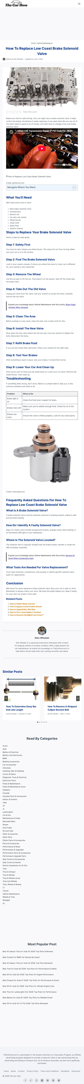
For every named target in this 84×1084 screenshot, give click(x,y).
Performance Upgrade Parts (14, 856)
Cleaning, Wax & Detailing (13, 771)
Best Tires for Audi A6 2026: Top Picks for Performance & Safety (30, 969)
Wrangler (6, 900)
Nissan (5, 824)
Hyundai (6, 793)
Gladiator (6, 790)
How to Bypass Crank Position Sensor (26, 606)
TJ (4, 887)
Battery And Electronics (12, 755)
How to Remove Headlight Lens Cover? (26, 615)
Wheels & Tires (9, 897)
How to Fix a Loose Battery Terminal (25, 612)
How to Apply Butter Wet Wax (22, 609)
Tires (5, 869)
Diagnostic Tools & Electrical (14, 777)
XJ (4, 903)
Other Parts (7, 837)
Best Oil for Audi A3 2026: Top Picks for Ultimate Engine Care (28, 986)
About (13, 1071)
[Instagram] (36, 1080)
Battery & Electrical (10, 752)
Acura (5, 746)
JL (4, 809)
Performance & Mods (11, 847)
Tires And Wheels (10, 881)
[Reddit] (59, 1080)
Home (6, 1071)
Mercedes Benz (9, 821)
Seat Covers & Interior (12, 862)
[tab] (37, 722)
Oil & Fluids (7, 828)
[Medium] (42, 1080)
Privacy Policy (32, 1071)
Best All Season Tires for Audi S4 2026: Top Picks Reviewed (27, 963)
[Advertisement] (42, 23)
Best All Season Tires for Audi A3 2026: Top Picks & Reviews (28, 951)
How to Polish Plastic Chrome (22, 604)
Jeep (5, 802)
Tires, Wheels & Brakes (12, 884)
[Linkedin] (53, 1080)
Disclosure (76, 1071)
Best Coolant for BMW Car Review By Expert (21, 957)
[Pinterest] (47, 1080)
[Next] (78, 698)
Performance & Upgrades (13, 850)
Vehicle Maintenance (11, 894)
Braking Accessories (11, 761)
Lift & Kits (7, 815)
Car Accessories (9, 765)
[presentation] (21, 689)
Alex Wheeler (18, 59)
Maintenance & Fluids (11, 818)
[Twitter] (31, 1080)
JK (4, 806)
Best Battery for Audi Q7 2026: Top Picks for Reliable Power (28, 997)
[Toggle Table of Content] (73, 187)
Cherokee (7, 768)
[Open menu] (79, 4)
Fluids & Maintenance (11, 784)
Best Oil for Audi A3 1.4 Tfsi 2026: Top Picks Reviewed (25, 1003)
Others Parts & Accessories (14, 840)
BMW (5, 758)
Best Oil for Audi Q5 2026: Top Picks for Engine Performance (28, 974)
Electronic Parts (9, 780)
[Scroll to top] (78, 1080)
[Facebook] (25, 1080)
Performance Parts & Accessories (16, 853)
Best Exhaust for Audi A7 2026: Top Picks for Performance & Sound (31, 980)
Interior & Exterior (10, 799)
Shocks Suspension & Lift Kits (15, 865)
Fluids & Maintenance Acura (14, 787)
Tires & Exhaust (9, 872)
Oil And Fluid (8, 831)
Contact (21, 1071)
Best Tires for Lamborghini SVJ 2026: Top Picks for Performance (29, 992)
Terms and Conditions (50, 1071)
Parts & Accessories (11, 843)
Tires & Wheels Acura (11, 878)
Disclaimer (65, 1071)
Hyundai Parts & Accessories (14, 796)
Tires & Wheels (9, 875)
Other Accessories (10, 834)
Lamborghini (8, 812)
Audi (4, 749)
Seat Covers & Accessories (14, 859)
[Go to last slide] (6, 698)
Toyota (5, 891)
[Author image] (4, 59)
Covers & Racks (9, 774)
